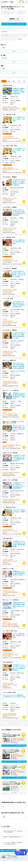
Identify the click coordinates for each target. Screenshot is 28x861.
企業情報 (8, 855)
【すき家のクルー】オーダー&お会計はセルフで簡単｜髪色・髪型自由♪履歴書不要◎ (19, 544)
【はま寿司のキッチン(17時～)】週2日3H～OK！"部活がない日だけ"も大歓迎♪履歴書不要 (19, 485)
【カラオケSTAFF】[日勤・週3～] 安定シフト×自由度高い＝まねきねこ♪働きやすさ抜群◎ (19, 274)
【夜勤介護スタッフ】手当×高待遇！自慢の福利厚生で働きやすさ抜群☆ (19, 573)
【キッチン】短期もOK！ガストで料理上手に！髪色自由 (19, 241)
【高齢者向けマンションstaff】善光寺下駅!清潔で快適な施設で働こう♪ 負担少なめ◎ (19, 396)
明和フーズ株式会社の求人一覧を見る (9, 325)
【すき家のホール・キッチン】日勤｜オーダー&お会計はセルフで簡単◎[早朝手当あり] (19, 667)
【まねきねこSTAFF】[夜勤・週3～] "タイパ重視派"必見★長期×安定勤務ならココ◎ (19, 335)
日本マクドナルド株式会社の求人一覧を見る (10, 717)
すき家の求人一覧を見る (7, 687)
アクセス (12, 855)
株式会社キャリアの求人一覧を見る (9, 595)
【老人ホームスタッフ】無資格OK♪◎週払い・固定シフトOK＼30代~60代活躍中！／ (19, 428)
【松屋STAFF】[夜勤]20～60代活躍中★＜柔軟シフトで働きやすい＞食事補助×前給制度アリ (19, 91)
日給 (19, 81)
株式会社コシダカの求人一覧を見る (9, 202)
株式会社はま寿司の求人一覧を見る (9, 475)
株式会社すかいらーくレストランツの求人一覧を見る (12, 172)
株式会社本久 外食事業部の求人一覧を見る (10, 385)
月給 (24, 81)
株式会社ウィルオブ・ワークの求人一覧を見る (11, 416)
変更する (14, 51)
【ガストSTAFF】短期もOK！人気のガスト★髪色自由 (19, 511)
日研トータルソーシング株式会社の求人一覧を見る (12, 448)
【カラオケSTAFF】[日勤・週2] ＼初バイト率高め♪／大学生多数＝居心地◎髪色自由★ (19, 212)
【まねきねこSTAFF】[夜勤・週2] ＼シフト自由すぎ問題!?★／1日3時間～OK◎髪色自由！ (19, 182)
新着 (9, 81)
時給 (14, 81)
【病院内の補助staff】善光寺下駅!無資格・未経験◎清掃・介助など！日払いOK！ (19, 605)
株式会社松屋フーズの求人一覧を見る (9, 109)
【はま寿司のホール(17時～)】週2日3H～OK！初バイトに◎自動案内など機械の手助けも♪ (19, 458)
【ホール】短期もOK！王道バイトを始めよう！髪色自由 (19, 119)
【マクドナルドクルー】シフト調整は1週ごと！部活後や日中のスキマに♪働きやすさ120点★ (14, 697)
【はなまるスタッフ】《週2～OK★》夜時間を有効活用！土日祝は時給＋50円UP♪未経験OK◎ (18, 365)
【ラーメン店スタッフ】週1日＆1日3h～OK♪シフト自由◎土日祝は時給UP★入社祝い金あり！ (19, 304)
